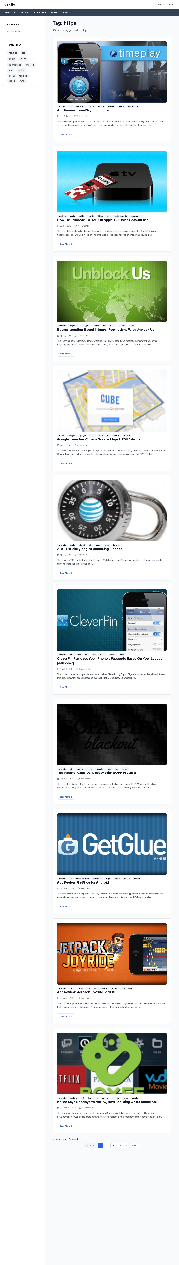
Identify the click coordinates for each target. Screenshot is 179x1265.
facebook (23, 76)
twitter (22, 81)
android (30, 64)
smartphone (15, 64)
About (161, 4)
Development (39, 12)
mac (11, 70)
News (7, 12)
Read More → (66, 134)
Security (24, 12)
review (23, 58)
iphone (12, 76)
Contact (171, 4)
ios (23, 52)
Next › (135, 1145)
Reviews (66, 12)
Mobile (53, 12)
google (12, 81)
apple (12, 59)
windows (21, 70)
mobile (13, 53)
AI (15, 12)
